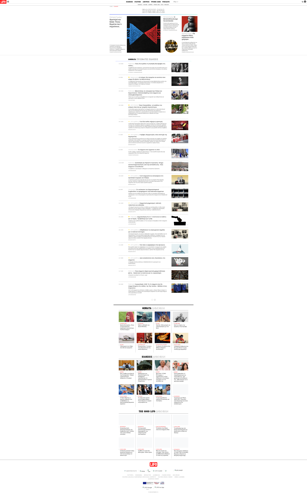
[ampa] (142, 470)
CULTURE (137, 2)
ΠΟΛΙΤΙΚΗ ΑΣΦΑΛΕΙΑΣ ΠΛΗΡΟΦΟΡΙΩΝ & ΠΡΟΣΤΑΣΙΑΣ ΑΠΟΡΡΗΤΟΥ (139, 476)
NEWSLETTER (147, 475)
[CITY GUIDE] (158, 470)
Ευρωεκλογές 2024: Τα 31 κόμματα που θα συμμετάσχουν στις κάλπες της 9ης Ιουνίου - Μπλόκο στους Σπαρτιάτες (147, 286)
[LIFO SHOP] (179, 470)
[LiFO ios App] (159, 488)
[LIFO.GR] (3, 2)
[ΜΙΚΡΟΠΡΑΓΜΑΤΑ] (131, 470)
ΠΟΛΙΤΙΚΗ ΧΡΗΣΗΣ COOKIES (165, 476)
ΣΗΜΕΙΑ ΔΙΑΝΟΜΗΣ (179, 476)
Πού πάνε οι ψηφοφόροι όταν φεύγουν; (152, 245)
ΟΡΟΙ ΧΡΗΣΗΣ (176, 475)
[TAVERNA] (168, 470)
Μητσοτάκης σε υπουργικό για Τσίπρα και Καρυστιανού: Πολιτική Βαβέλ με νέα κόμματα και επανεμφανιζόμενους (145, 93)
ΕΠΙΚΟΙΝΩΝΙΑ (138, 475)
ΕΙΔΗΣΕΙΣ (129, 2)
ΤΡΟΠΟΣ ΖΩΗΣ (156, 2)
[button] (8, 2)
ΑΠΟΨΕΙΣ (146, 2)
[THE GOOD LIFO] (149, 470)
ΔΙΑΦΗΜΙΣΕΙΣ (156, 475)
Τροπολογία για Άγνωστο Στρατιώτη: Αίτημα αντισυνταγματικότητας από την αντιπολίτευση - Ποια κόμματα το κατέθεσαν (145, 164)
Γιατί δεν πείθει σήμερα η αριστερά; (151, 121)
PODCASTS (166, 2)
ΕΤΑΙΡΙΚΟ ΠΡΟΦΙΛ (166, 475)
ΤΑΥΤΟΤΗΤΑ (130, 475)
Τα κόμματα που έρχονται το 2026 (149, 150)
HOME (111, 6)
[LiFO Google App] (147, 488)
